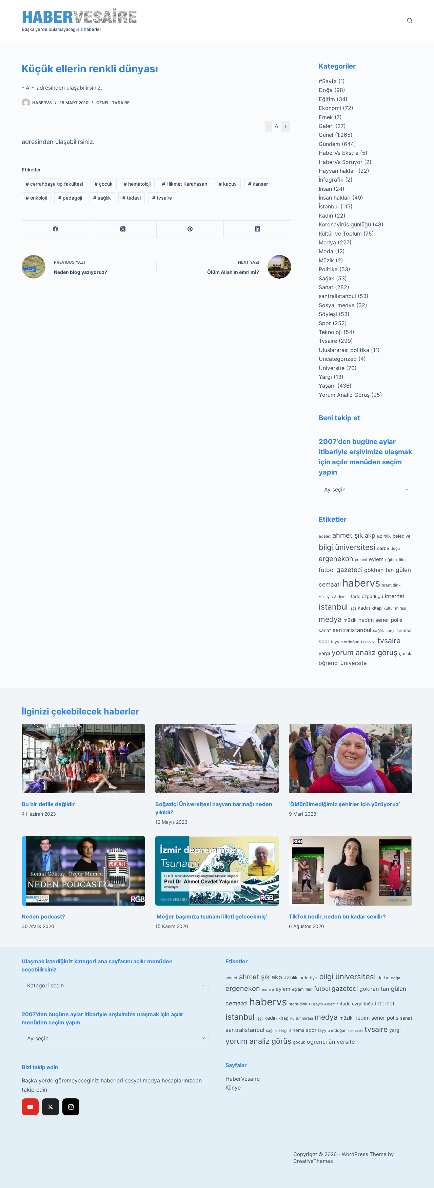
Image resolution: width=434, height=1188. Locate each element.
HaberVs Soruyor (340, 162)
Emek (326, 117)
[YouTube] (30, 1106)
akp (370, 535)
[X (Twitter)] (122, 229)
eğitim (391, 559)
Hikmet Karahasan (184, 184)
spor (324, 641)
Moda (326, 251)
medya (330, 619)
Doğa (326, 90)
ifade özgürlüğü (366, 596)
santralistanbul (337, 296)
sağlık (102, 198)
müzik (350, 620)
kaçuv (228, 184)
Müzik (326, 260)
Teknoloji (330, 332)
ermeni (361, 559)
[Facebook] (55, 229)
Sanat (326, 287)
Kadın (326, 215)
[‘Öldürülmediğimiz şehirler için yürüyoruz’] (350, 759)
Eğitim (327, 99)
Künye (233, 1087)
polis (396, 620)
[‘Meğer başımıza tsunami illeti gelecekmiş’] (217, 871)
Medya (327, 242)
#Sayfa (328, 81)
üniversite (353, 663)
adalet (325, 536)
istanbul (333, 607)
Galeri (326, 126)
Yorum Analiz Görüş (344, 394)
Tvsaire (121, 102)
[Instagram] (70, 1106)
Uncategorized (338, 358)
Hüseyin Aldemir (333, 596)
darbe (383, 548)
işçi (353, 608)
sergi (390, 630)
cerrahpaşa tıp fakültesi (54, 184)
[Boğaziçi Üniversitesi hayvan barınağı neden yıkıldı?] (217, 759)
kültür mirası (394, 608)
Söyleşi (328, 314)
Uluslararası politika (344, 350)
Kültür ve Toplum (340, 233)
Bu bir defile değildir (48, 804)
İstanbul (329, 206)
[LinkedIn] (257, 229)
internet (395, 596)
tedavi (131, 198)
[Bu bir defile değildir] (83, 759)
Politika (328, 269)
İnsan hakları (335, 197)
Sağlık (326, 278)
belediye (402, 536)
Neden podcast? (43, 916)
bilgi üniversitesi (347, 547)
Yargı (325, 376)
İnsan (325, 188)
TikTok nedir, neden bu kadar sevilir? (337, 916)
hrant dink (391, 585)
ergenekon (336, 559)
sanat (325, 630)
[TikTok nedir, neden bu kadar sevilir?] (350, 871)
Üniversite (331, 368)
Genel (103, 102)
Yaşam (327, 385)
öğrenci (329, 663)
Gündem (329, 144)
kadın (364, 608)
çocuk (104, 184)
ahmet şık (347, 535)
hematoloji (137, 184)
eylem (376, 559)
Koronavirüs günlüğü (345, 224)
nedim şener (373, 620)
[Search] (409, 20)
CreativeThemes (313, 1161)
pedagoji (70, 198)
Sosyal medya (337, 305)
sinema (403, 630)
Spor (325, 323)
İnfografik (331, 179)
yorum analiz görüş (364, 652)
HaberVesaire (242, 1078)
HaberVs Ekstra (338, 152)
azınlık (384, 536)
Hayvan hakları (338, 170)
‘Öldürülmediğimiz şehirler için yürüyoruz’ (344, 804)
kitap (377, 608)
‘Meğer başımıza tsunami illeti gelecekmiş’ (211, 916)
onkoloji (36, 198)
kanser (258, 184)
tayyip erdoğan (345, 641)
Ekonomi (330, 108)
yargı (324, 653)
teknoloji (368, 642)
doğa (395, 548)
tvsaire (162, 198)
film (402, 559)
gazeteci (349, 570)
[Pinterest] (190, 229)
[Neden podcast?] (83, 871)
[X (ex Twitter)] (50, 1106)
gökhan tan (379, 570)
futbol (327, 569)
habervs (361, 583)
